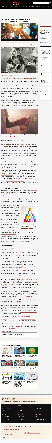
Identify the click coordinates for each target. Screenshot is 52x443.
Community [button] (18, 6)
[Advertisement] (45, 133)
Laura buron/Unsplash (6, 136)
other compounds (5, 146)
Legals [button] (43, 6)
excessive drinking (9, 210)
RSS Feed (36, 417)
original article (12, 328)
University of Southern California (14, 78)
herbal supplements (8, 253)
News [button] (12, 6)
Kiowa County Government (40, 408)
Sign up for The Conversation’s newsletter (21, 316)
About (48, 6)
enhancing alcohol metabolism (29, 279)
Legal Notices (37, 412)
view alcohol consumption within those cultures (15, 199)
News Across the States (6, 408)
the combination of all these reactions (15, 180)
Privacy (36, 421)
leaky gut (30, 178)
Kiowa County (21, 407)
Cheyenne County (21, 408)
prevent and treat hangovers (16, 255)
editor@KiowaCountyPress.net (12, 429)
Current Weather (5, 416)
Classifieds (31, 6)
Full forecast (42, 43)
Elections (4, 412)
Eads (19, 412)
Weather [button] (25, 6)
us (13, 247)
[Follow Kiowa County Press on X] (42, 94)
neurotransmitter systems (7, 175)
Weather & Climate (5, 417)
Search (36, 416)
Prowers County (21, 410)
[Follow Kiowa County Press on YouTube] (45, 98)
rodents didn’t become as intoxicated (22, 296)
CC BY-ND (13, 136)
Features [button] (38, 6)
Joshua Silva (24, 78)
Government (37, 407)
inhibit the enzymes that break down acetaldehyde (12, 266)
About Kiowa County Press (40, 419)
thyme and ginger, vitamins (24, 253)
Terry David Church (12, 79)
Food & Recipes (21, 416)
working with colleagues (22, 270)
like (12, 247)
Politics (3, 410)
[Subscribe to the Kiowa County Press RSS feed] (42, 98)
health (4, 334)
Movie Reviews (21, 417)
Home (2, 6)
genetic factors (19, 144)
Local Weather (5, 421)
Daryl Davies (3, 78)
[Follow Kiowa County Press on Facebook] (45, 94)
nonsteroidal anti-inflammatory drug (28, 312)
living (10, 334)
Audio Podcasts (21, 419)
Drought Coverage (5, 419)
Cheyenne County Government (41, 410)
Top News (4, 407)
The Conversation (19, 326)
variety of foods (17, 252)
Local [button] (7, 6)
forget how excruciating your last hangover (10, 239)
